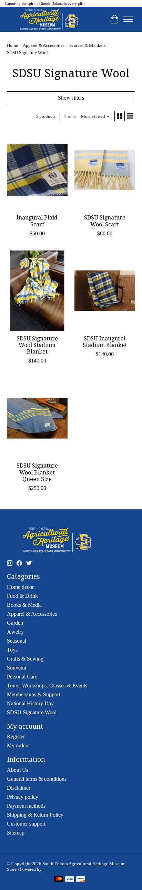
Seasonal (16, 641)
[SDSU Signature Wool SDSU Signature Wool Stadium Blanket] (37, 290)
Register (16, 736)
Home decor (20, 587)
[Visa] (69, 879)
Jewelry (15, 632)
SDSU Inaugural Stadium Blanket (105, 341)
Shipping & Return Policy (35, 815)
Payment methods (26, 806)
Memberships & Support (33, 694)
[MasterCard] (58, 879)
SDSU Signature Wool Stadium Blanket (37, 345)
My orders (18, 745)
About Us (17, 770)
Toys (12, 650)
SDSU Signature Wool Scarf (104, 220)
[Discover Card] (80, 879)
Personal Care (22, 676)
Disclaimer (18, 788)
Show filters (71, 98)
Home (12, 45)
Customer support (26, 824)
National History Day (30, 703)
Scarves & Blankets (87, 45)
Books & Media (24, 605)
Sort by (71, 116)
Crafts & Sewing (25, 659)
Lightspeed (53, 869)
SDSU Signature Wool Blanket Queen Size (37, 472)
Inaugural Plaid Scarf (37, 220)
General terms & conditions (37, 779)
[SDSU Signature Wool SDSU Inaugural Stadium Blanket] (104, 290)
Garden (15, 623)
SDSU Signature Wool (32, 712)
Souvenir (17, 668)
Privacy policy (22, 797)
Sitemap (15, 833)
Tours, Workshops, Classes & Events (47, 685)
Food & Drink (22, 596)
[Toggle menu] (128, 19)
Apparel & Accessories (43, 45)
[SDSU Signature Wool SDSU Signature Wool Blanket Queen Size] (37, 418)
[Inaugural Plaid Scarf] (37, 170)
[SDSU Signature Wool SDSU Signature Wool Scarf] (104, 170)
